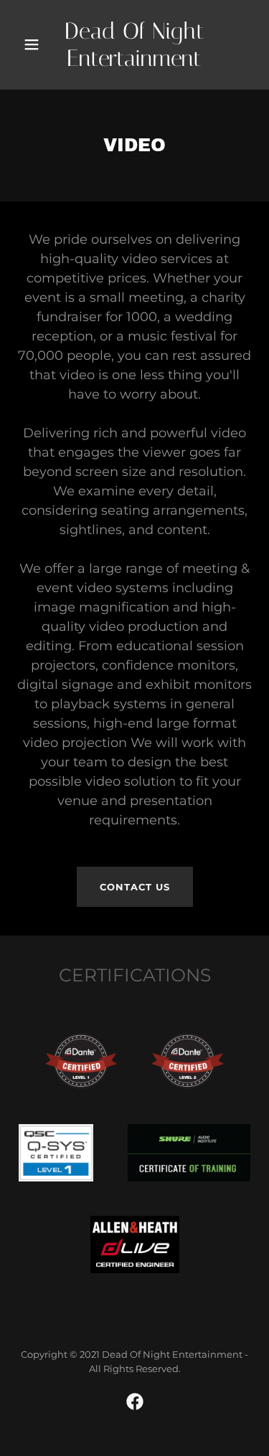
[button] (32, 44)
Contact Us (135, 887)
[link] (134, 44)
